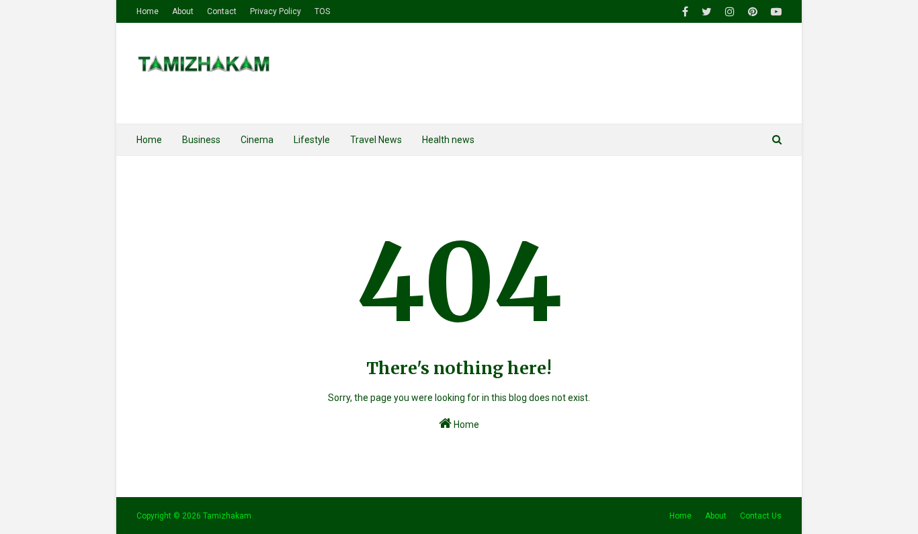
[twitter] (706, 12)
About (183, 11)
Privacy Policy (275, 11)
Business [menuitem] (201, 139)
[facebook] (685, 12)
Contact (222, 11)
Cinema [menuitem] (257, 139)
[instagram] (730, 12)
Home (147, 11)
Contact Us (761, 516)
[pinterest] (753, 12)
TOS (322, 11)
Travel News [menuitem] (376, 139)
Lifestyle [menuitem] (312, 139)
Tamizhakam (227, 516)
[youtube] (774, 12)
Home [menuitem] (149, 139)
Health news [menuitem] (448, 139)
